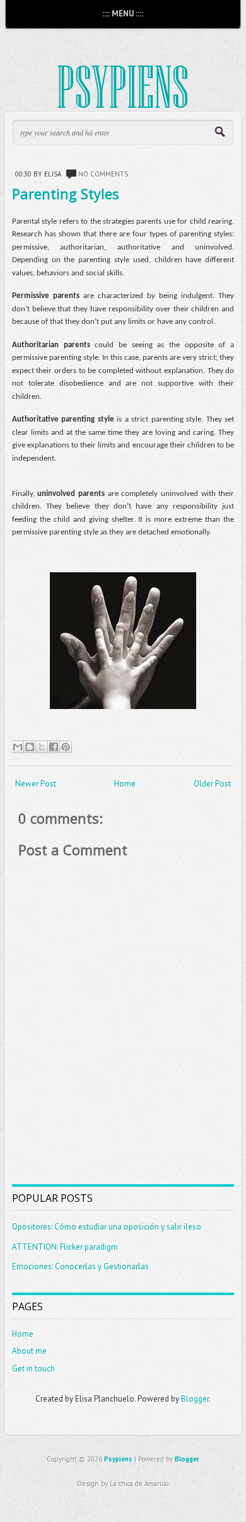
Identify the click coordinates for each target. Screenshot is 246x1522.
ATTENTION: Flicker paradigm (65, 1247)
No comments (103, 174)
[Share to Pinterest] (65, 747)
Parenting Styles (65, 193)
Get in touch (33, 1368)
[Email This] (17, 747)
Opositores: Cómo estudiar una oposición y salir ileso (106, 1226)
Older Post (212, 783)
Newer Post (35, 783)
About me (29, 1351)
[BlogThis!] (29, 747)
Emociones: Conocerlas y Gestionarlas (80, 1266)
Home (125, 783)
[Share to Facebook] (53, 747)
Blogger (195, 1398)
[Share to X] (41, 747)
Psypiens (118, 1459)
